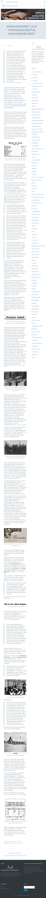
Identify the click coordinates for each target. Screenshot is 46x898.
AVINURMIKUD (35, 146)
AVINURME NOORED (37, 129)
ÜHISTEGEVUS (35, 352)
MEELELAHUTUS (36, 249)
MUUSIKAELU (35, 257)
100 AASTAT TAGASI (37, 72)
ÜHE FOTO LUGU (36, 349)
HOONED (34, 166)
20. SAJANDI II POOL (37, 86)
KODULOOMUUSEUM (37, 197)
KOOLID (34, 206)
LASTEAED (34, 229)
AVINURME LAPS (36, 112)
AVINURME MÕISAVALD (38, 120)
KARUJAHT (34, 186)
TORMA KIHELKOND (37, 337)
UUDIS (33, 357)
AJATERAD (34, 95)
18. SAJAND (34, 78)
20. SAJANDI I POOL (37, 83)
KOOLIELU (34, 209)
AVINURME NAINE (36, 126)
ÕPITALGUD (35, 266)
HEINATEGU (35, 163)
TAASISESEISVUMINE (37, 326)
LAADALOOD (35, 223)
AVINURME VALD (36, 140)
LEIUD (33, 231)
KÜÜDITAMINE (35, 220)
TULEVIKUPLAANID (37, 343)
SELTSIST (34, 317)
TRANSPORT (35, 340)
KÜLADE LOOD (36, 214)
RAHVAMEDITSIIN (36, 297)
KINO (33, 191)
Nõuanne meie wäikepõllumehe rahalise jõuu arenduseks (15, 193)
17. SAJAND (34, 75)
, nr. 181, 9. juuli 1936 (14, 82)
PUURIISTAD (35, 283)
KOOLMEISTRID (36, 211)
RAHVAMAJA (35, 294)
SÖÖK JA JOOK (36, 320)
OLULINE (34, 263)
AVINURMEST (35, 143)
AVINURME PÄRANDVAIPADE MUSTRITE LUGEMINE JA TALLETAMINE (15, 855)
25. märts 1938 (12, 580)
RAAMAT (34, 289)
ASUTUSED (34, 103)
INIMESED (34, 168)
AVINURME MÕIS (36, 118)
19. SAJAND (34, 80)
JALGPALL (34, 174)
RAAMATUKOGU (36, 292)
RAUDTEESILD (35, 309)
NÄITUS (34, 260)
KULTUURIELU (35, 217)
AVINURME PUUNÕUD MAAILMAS (37, 133)
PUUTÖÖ (34, 286)
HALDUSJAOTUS (36, 160)
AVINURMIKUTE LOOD (37, 148)
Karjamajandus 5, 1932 (19, 424)
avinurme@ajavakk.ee (5, 888)
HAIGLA (34, 157)
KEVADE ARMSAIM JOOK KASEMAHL (15, 852)
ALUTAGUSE (35, 98)
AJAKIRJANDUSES (36, 92)
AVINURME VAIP (36, 137)
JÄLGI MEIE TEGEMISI (12, 2)
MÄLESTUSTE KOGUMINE (38, 246)
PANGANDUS (35, 269)
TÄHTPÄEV (34, 329)
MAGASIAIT (35, 240)
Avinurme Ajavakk (12, 45)
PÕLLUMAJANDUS (36, 277)
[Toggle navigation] (43, 6)
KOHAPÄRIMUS (36, 200)
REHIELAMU (35, 312)
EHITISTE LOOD (36, 154)
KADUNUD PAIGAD (36, 180)
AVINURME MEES (36, 115)
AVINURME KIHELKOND (38, 109)
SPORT (33, 323)
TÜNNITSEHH (35, 346)
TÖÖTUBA (34, 335)
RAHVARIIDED (35, 300)
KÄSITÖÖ (34, 189)
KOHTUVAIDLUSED (36, 203)
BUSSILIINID (35, 151)
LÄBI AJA (34, 226)
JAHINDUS (34, 171)
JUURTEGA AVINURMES (38, 177)
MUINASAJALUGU (36, 254)
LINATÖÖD (34, 234)
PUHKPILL (34, 280)
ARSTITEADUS (35, 100)
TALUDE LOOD (35, 332)
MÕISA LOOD (35, 252)
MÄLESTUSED (35, 243)
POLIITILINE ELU (36, 274)
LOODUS (34, 237)
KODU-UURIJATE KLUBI (37, 194)
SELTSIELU (34, 314)
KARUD (33, 183)
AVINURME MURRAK (37, 123)
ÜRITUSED (34, 355)
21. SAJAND (34, 89)
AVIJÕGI (34, 106)
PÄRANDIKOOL (36, 272)
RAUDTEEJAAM (35, 306)
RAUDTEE (34, 303)
